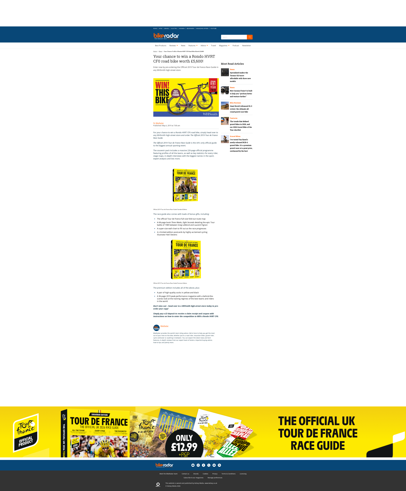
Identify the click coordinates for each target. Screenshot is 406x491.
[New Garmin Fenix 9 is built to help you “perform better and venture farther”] (225, 90)
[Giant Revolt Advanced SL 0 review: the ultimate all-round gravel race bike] (225, 106)
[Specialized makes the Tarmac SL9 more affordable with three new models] (225, 72)
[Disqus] (188, 377)
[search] (250, 37)
